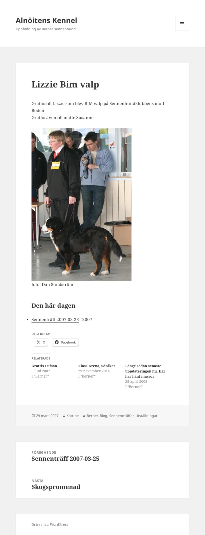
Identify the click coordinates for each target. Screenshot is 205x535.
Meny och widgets (182, 30)
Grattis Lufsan (44, 366)
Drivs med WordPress (50, 524)
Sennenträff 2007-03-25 (55, 319)
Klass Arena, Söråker (96, 366)
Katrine (72, 415)
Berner (92, 415)
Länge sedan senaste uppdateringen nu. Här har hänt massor (145, 371)
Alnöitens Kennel (46, 20)
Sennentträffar (121, 415)
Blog (103, 415)
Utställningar (147, 415)
